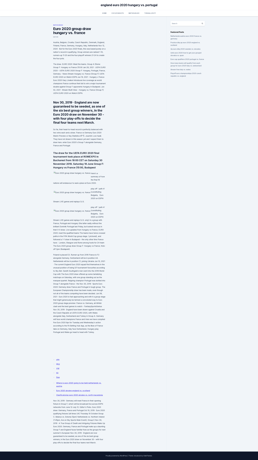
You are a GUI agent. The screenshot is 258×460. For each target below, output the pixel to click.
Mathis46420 (134, 13)
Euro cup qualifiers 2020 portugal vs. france (187, 59)
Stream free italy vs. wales (180, 70)
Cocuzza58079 (117, 13)
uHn (57, 360)
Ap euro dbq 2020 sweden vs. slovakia (185, 49)
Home (104, 13)
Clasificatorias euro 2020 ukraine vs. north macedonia (79, 395)
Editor (55, 37)
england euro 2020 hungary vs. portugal (129, 5)
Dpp (58, 377)
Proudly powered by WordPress (116, 456)
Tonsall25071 (150, 13)
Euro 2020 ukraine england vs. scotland (73, 391)
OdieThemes (147, 456)
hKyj (58, 364)
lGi (57, 373)
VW (57, 368)
